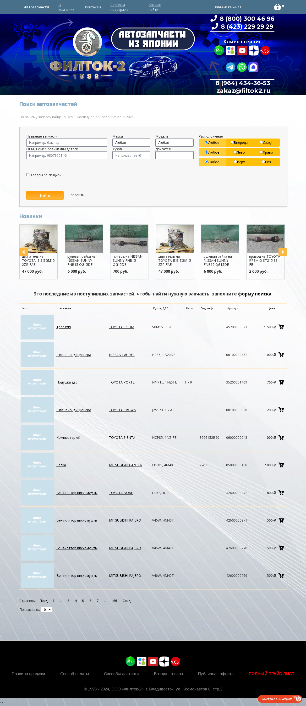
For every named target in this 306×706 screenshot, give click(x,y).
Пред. (43, 600)
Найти (45, 195)
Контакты (93, 7)
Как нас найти (155, 7)
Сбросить (76, 195)
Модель (161, 136)
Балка (61, 465)
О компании (66, 7)
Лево (241, 152)
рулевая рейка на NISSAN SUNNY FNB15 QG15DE (81, 260)
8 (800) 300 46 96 (246, 18)
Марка (117, 136)
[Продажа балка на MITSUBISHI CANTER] (37, 464)
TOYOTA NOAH (121, 492)
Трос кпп (63, 327)
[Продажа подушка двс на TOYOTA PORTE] (37, 382)
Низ (268, 162)
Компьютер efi (68, 437)
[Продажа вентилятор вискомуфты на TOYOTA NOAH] (37, 492)
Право (268, 152)
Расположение (211, 136)
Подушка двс (66, 382)
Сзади (268, 142)
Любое (213, 142)
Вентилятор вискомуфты (77, 492)
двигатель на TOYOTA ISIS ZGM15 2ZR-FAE (38, 260)
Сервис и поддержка (119, 7)
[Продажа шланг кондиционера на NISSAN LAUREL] (37, 354)
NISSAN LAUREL (122, 354)
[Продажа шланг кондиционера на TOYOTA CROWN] (37, 409)
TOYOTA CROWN (122, 410)
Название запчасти (42, 136)
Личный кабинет (228, 7)
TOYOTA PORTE (122, 382)
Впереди (241, 142)
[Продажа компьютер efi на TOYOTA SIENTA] (37, 437)
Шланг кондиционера (73, 354)
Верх (241, 162)
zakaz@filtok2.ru (243, 90)
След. (127, 600)
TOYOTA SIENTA (122, 437)
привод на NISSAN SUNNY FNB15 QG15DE (127, 260)
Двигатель (164, 149)
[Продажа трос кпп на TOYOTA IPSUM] (37, 326)
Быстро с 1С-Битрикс (277, 699)
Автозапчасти (36, 7)
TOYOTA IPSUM (121, 327)
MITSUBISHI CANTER (125, 465)
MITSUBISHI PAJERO (125, 520)
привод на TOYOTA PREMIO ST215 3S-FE (264, 260)
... (61, 600)
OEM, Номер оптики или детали (52, 149)
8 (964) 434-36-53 (242, 83)
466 (114, 600)
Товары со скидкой (45, 175)
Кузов (117, 149)
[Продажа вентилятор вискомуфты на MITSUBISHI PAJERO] (37, 520)
